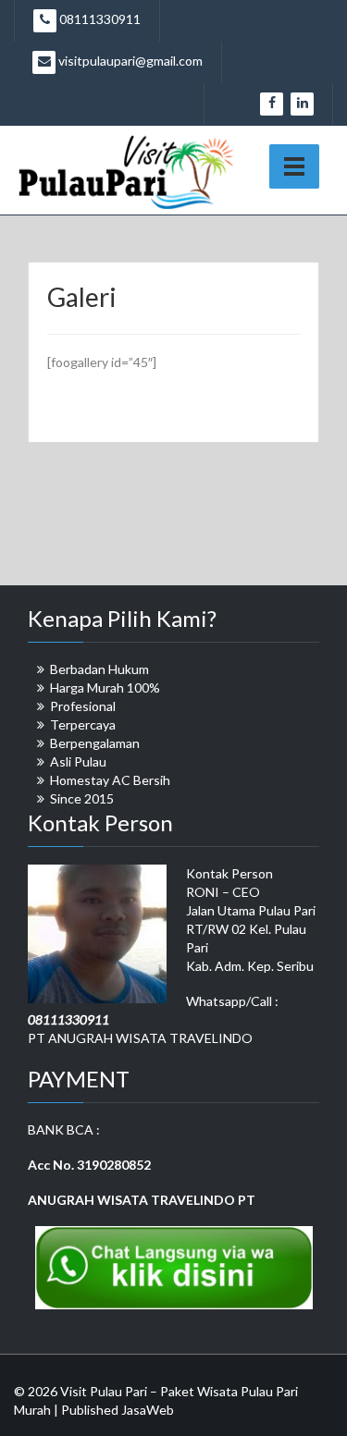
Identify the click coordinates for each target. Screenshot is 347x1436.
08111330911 (98, 19)
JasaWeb (147, 1410)
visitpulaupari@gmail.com (129, 60)
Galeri (82, 297)
